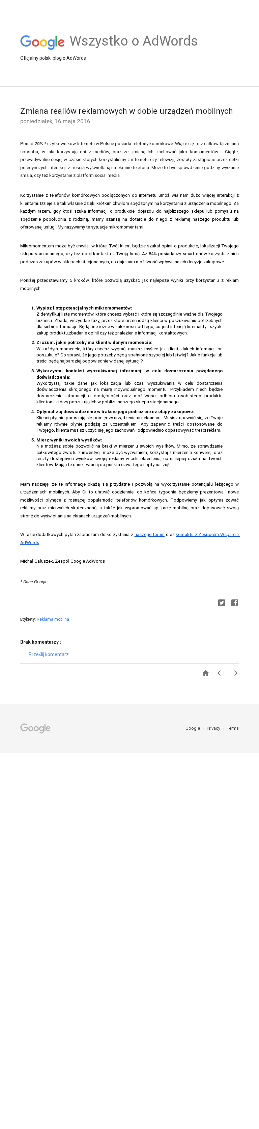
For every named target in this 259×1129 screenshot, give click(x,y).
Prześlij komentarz (49, 654)
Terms (233, 728)
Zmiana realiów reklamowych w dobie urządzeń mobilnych (126, 111)
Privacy (214, 728)
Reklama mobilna (53, 619)
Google (193, 728)
